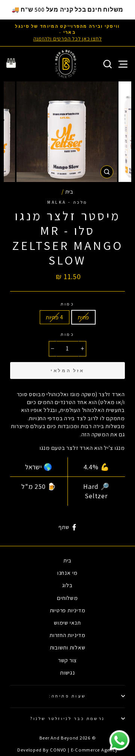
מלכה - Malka (67, 202)
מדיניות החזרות (68, 635)
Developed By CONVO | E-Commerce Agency (67, 750)
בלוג (67, 585)
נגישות (67, 672)
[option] (67, 32)
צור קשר (67, 660)
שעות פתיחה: (67, 696)
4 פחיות (54, 317)
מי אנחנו (67, 572)
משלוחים (67, 597)
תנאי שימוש (67, 622)
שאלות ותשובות (68, 647)
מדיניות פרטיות (68, 610)
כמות (68, 304)
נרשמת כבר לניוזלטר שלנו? (67, 718)
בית (69, 191)
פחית (83, 317)
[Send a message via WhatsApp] (119, 740)
